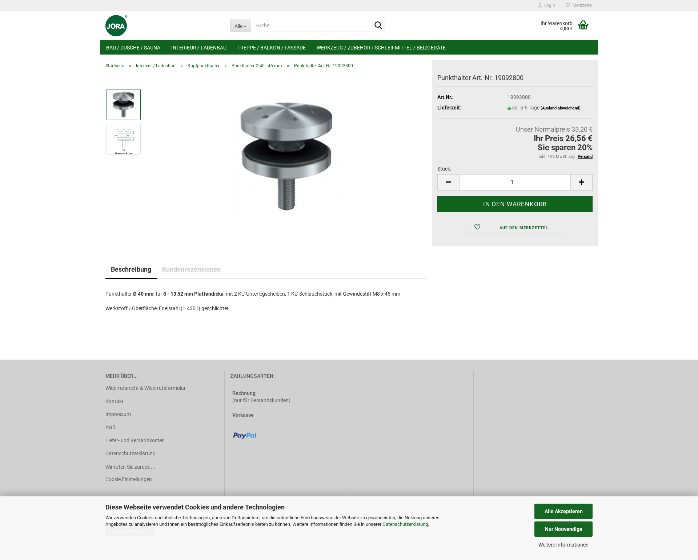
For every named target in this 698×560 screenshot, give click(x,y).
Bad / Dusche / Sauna (133, 48)
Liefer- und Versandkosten (135, 440)
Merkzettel (581, 5)
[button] (448, 182)
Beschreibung (131, 269)
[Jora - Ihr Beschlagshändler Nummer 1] (162, 25)
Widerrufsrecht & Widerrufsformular (145, 388)
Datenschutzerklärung (405, 524)
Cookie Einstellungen (128, 479)
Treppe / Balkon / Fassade (271, 48)
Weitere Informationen (563, 545)
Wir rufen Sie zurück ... (130, 467)
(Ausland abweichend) (561, 108)
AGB (110, 427)
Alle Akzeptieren (564, 511)
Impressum (118, 414)
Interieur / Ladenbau (198, 48)
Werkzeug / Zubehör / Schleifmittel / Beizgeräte (381, 48)
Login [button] (548, 5)
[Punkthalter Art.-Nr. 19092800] (287, 156)
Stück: (444, 169)
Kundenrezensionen (191, 269)
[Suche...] (378, 25)
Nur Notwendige (563, 529)
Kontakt (114, 401)
